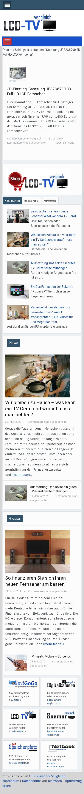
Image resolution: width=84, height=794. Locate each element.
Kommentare (50, 201)
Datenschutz (31, 781)
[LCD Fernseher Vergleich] (30, 23)
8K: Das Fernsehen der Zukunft (52, 286)
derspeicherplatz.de (19, 763)
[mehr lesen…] (22, 475)
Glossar (15, 519)
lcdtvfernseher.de (17, 731)
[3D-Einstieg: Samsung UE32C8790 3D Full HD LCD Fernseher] (18, 74)
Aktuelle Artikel (12, 201)
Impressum (10, 781)
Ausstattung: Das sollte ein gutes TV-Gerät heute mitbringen (53, 489)
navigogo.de (15, 700)
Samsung (68, 142)
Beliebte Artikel (31, 201)
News (58, 142)
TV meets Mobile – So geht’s (50, 656)
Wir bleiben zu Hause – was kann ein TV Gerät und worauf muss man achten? (53, 239)
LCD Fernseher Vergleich (27, 138)
